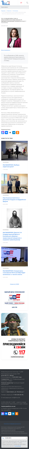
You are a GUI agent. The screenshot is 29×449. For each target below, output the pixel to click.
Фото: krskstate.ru (5, 50)
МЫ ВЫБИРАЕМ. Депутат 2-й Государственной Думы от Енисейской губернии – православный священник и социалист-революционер (12, 236)
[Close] (26, 438)
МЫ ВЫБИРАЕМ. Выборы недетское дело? (11, 166)
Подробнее (17, 446)
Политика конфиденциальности (12, 423)
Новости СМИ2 (14, 284)
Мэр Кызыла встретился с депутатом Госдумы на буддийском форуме (14, 199)
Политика (6, 162)
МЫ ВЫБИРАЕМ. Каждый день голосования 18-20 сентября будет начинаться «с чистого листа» (14, 272)
